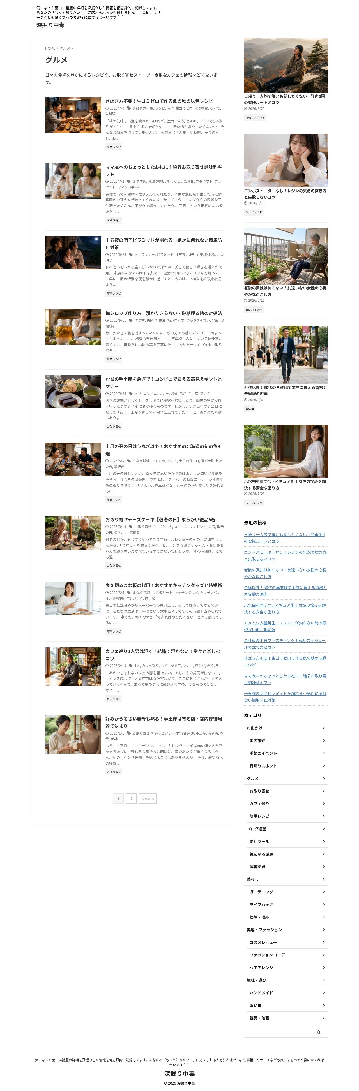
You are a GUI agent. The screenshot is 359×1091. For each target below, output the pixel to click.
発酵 (215, 320)
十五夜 (181, 254)
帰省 (174, 393)
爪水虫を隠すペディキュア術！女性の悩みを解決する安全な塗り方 (285, 608)
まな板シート (162, 592)
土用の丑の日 (189, 460)
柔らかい (121, 532)
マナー (164, 393)
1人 (137, 665)
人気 (211, 526)
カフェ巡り (150, 665)
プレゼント (198, 526)
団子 (191, 254)
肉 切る (150, 598)
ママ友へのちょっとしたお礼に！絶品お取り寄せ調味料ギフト (285, 679)
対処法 (160, 320)
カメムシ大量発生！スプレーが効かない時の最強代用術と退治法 (285, 626)
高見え (205, 393)
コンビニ (150, 393)
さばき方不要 (143, 108)
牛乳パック (134, 598)
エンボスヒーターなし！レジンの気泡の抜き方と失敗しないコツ (285, 555)
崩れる (210, 254)
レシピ (160, 108)
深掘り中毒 (50, 25)
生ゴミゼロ (184, 108)
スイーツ (181, 526)
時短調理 (117, 598)
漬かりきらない (198, 320)
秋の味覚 (201, 108)
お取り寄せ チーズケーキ (153, 526)
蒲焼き (119, 466)
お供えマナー (145, 254)
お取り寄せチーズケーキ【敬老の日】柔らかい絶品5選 (160, 519)
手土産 (193, 393)
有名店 (213, 733)
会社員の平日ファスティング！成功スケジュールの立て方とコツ (285, 644)
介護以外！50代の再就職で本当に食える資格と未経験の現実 (285, 591)
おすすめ (139, 181)
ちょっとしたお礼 (180, 181)
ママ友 (123, 186)
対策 (199, 254)
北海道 (172, 460)
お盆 (138, 393)
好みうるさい (161, 733)
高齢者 (135, 532)
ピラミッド (165, 254)
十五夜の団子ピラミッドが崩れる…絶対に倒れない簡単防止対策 (285, 697)
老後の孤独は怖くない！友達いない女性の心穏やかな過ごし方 (285, 573)
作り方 (140, 320)
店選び (200, 665)
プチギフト (204, 181)
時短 (170, 108)
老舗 (114, 738)
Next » (147, 799)
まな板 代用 (141, 592)
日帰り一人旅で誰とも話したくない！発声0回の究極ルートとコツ (284, 538)
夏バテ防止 (209, 460)
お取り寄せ (156, 181)
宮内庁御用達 (184, 733)
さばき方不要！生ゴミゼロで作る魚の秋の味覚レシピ (159, 101)
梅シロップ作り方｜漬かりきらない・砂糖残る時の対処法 (163, 313)
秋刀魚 (215, 108)
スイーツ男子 (171, 665)
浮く (210, 665)
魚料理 (110, 113)
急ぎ (183, 393)
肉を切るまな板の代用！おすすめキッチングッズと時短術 (163, 585)
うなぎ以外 (141, 460)
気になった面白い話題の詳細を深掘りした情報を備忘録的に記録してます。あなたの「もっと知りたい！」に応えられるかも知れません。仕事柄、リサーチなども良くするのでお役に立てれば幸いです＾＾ (179, 1062)
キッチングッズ (186, 592)
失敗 (150, 320)
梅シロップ (175, 320)
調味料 (135, 186)
